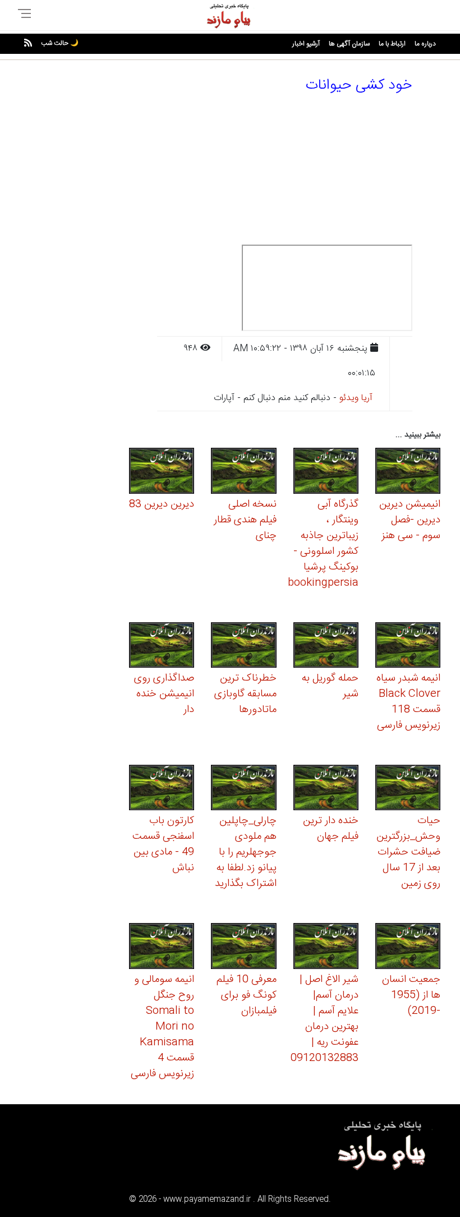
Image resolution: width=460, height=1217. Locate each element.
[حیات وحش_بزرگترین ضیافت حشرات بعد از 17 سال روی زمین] (407, 789)
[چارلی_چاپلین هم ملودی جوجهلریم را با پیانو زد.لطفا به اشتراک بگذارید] (243, 789)
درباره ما (425, 43)
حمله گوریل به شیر (330, 686)
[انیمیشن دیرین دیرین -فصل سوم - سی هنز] (407, 472)
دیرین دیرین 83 (161, 504)
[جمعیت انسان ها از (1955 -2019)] (407, 948)
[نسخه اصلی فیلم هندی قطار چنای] (243, 472)
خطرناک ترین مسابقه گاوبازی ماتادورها (245, 694)
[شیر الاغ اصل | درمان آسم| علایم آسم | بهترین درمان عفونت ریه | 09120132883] (325, 948)
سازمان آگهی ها (349, 43)
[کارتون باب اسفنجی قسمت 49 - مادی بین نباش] (161, 789)
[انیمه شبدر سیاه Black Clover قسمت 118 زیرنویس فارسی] (407, 646)
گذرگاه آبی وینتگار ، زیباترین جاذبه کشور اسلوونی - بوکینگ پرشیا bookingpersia (323, 543)
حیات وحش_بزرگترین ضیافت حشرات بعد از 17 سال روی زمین (408, 852)
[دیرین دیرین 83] (161, 472)
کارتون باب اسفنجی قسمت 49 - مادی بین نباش (163, 844)
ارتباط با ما (392, 43)
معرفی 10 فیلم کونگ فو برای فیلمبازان (247, 995)
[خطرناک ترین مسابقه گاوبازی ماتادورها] (243, 646)
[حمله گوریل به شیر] (325, 646)
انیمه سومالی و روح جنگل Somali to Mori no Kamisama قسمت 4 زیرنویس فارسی (162, 1026)
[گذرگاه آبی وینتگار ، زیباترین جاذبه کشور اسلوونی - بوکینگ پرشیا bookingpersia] (325, 472)
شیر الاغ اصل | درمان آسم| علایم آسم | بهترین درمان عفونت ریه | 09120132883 (324, 1019)
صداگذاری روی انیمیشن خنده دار (164, 694)
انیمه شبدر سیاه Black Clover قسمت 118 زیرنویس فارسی (408, 702)
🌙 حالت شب (60, 43)
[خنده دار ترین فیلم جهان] (325, 789)
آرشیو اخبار (306, 43)
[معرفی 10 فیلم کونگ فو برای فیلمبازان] (243, 948)
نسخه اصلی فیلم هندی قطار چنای (245, 520)
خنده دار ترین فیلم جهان (330, 828)
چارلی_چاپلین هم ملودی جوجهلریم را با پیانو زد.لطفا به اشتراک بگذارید (246, 852)
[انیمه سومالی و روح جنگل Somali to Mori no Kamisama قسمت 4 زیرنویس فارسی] (161, 948)
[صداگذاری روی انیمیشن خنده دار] (161, 646)
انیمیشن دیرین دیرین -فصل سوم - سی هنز (409, 520)
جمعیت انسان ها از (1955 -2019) (411, 995)
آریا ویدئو (355, 398)
